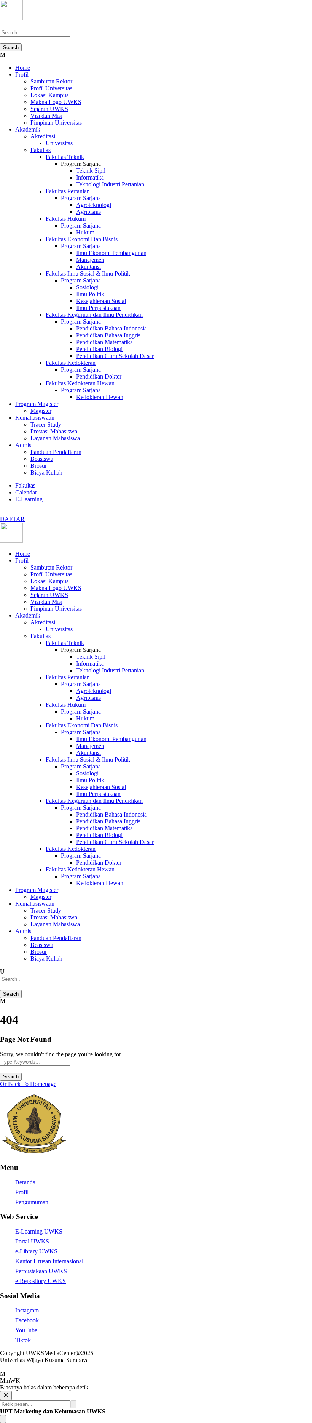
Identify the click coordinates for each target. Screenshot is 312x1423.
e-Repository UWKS (40, 1281)
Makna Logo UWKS (55, 102)
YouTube (26, 1330)
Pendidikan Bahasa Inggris (108, 335)
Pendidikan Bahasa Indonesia (111, 328)
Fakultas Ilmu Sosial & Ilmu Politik (88, 273)
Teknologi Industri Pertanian (110, 184)
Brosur (38, 465)
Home (22, 67)
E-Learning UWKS (38, 1231)
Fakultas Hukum (66, 218)
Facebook (27, 1320)
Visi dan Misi (46, 115)
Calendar (26, 492)
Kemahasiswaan (34, 417)
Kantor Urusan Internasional (49, 1261)
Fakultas (40, 150)
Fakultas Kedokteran (71, 362)
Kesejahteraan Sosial (101, 301)
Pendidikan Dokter (98, 376)
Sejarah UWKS (49, 109)
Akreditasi (42, 136)
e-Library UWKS (36, 1251)
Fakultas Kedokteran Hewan (80, 383)
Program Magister (36, 404)
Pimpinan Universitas (56, 122)
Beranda (25, 1182)
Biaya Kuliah (46, 472)
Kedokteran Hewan (99, 397)
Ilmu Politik (90, 294)
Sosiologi (87, 287)
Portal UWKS (32, 1241)
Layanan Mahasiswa (55, 438)
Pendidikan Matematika (104, 342)
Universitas (59, 143)
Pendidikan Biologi (99, 349)
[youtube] (2, 512)
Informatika (90, 177)
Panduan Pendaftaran (55, 452)
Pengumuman (31, 1202)
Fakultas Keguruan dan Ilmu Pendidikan (94, 314)
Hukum (85, 232)
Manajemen (90, 260)
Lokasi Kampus (49, 95)
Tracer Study (45, 424)
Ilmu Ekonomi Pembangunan (111, 253)
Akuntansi (88, 266)
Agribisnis (88, 212)
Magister (40, 410)
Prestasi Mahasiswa (53, 431)
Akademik (27, 129)
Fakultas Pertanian (68, 191)
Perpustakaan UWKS (41, 1271)
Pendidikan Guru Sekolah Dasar (115, 356)
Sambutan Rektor (51, 81)
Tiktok (23, 1340)
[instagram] (7, 512)
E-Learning (29, 499)
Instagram (27, 1310)
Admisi (24, 445)
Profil (22, 74)
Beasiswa (41, 459)
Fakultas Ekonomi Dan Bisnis (82, 239)
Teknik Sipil (90, 170)
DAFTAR (12, 519)
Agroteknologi (93, 205)
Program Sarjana (81, 198)
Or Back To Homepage (28, 1084)
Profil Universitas (51, 88)
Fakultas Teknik (65, 157)
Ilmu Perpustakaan (98, 308)
